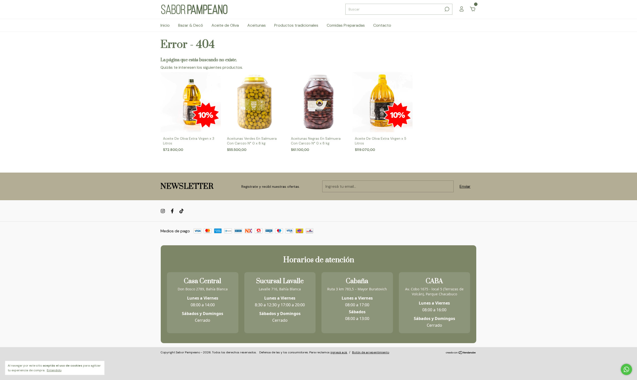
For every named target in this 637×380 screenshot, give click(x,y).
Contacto (382, 25)
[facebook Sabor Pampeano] (172, 211)
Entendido (54, 370)
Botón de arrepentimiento (370, 352)
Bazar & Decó (190, 25)
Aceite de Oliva (225, 25)
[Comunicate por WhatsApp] (626, 369)
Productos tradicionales (296, 25)
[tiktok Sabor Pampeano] (181, 211)
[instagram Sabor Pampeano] (162, 211)
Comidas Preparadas (346, 25)
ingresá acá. (338, 352)
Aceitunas (256, 25)
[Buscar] (446, 9)
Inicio (165, 25)
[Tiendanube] (461, 353)
